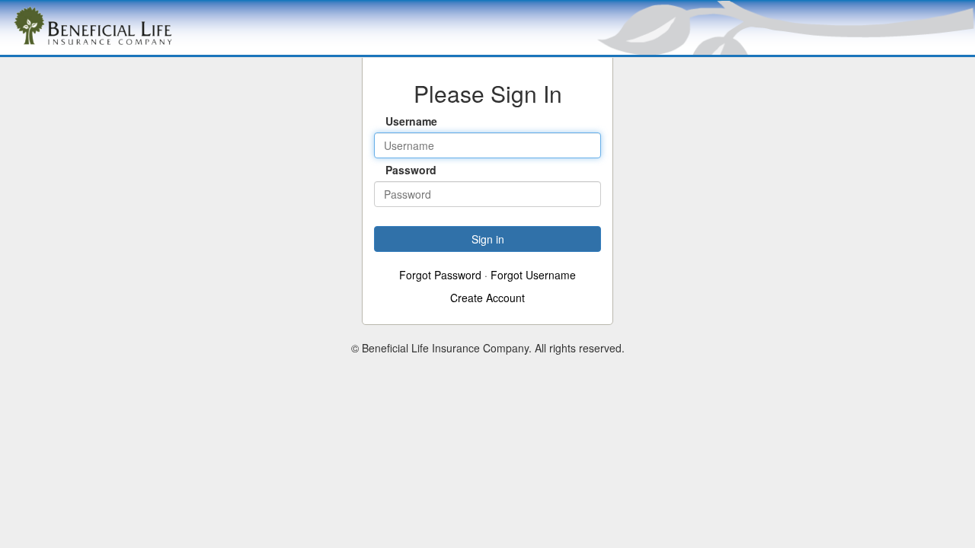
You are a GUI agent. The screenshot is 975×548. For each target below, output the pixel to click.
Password (398, 169)
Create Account (487, 297)
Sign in (488, 239)
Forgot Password (440, 274)
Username (398, 121)
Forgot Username (533, 274)
